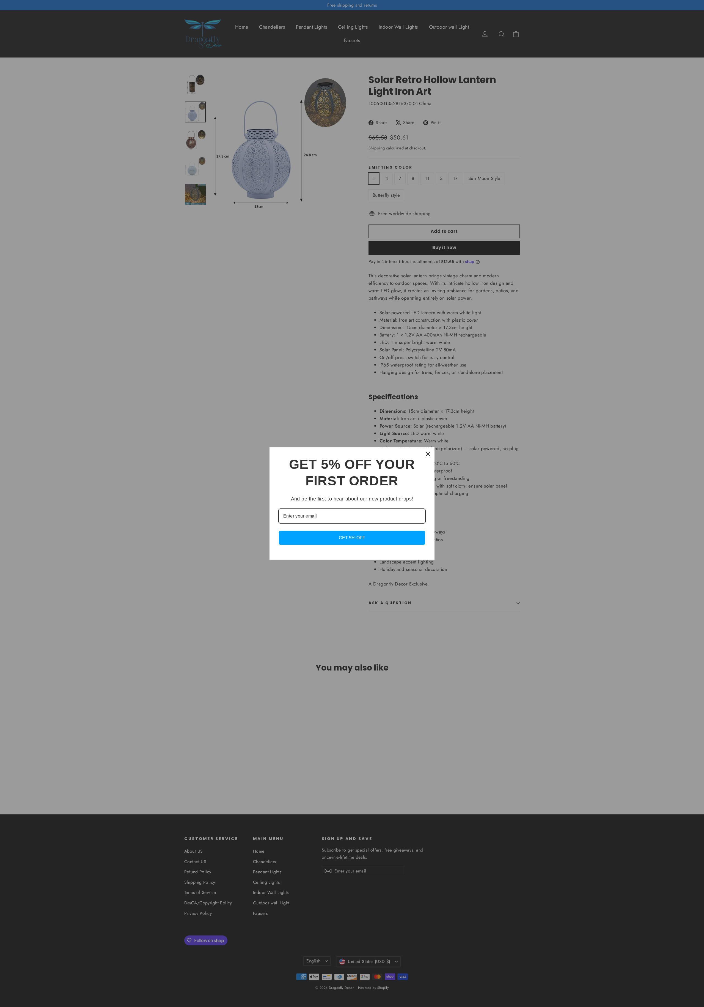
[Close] (428, 454)
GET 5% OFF (352, 537)
